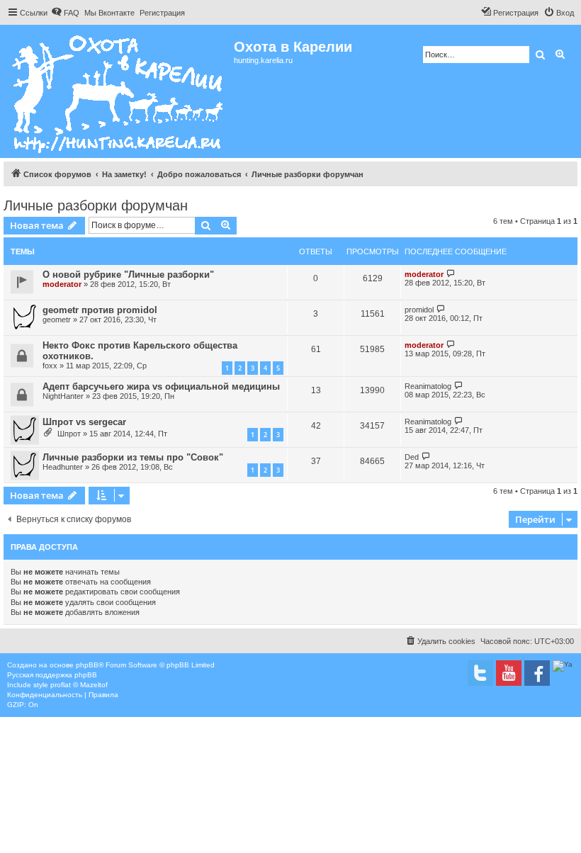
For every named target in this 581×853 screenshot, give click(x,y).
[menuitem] (65, 12)
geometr (57, 319)
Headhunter (63, 467)
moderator (62, 284)
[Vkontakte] (480, 673)
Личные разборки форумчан (96, 205)
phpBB (87, 665)
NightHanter (63, 396)
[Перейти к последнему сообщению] (451, 273)
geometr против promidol (100, 310)
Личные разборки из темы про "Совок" (133, 457)
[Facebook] (537, 673)
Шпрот (69, 433)
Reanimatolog (428, 386)
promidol (419, 309)
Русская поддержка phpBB (52, 675)
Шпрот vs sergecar (84, 422)
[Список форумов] (119, 91)
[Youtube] (508, 673)
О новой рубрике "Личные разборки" (128, 274)
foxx (50, 365)
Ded (412, 457)
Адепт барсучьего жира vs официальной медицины (161, 386)
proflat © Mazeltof (79, 685)
